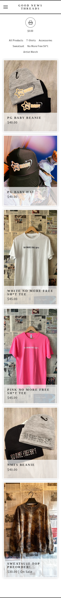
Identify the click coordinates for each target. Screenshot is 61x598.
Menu (5, 7)
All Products (16, 40)
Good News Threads (30, 7)
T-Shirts (31, 40)
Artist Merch (30, 51)
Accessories (45, 40)
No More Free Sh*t (37, 46)
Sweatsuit (18, 46)
